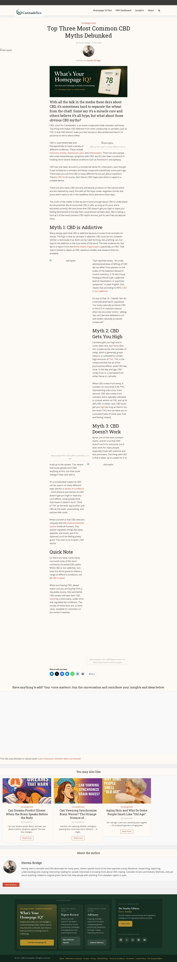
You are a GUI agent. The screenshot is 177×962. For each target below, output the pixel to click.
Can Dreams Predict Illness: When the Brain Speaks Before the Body (27, 814)
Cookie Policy (141, 958)
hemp (116, 345)
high (102, 407)
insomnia (54, 152)
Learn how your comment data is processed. (59, 758)
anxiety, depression (69, 152)
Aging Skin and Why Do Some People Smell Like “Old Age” (126, 812)
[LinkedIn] (120, 940)
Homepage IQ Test (102, 10)
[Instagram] (132, 940)
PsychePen (28, 822)
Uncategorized (88, 23)
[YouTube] (144, 940)
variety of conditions (74, 488)
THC (111, 359)
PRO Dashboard (123, 10)
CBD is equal (58, 578)
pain (82, 152)
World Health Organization (86, 246)
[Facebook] (138, 940)
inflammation (95, 152)
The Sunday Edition (154, 958)
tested (53, 598)
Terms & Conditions (117, 958)
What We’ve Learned (74, 958)
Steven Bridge (84, 43)
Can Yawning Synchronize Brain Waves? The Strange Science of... (78, 814)
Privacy (93, 958)
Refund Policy (102, 958)
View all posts (11, 884)
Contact (86, 958)
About (151, 10)
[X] (126, 940)
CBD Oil (61, 177)
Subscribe (125, 924)
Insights (139, 10)
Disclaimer (130, 958)
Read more (27, 838)
